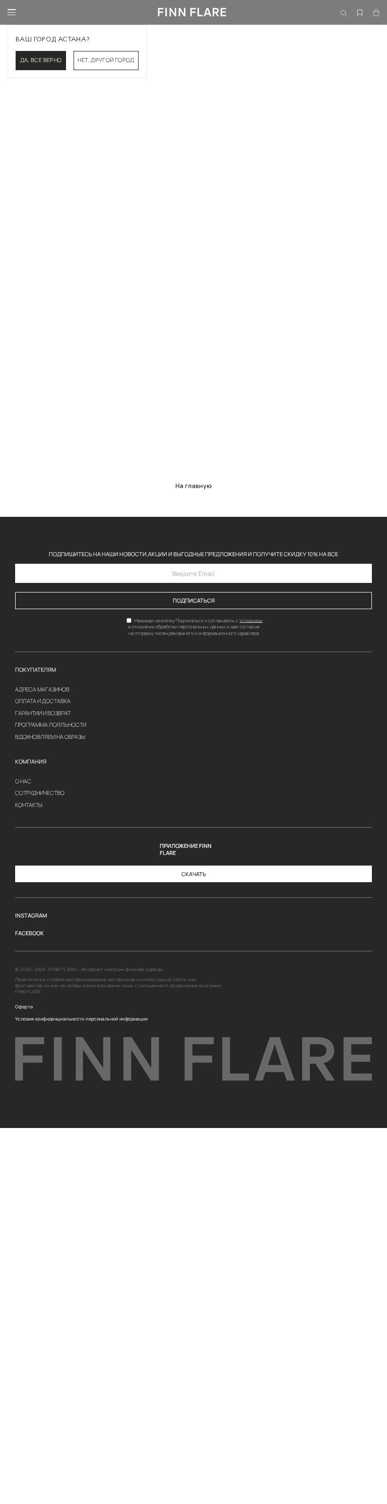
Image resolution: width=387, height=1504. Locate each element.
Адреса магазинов (42, 689)
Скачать (193, 874)
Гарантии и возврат (43, 713)
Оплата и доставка (43, 701)
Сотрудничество (39, 793)
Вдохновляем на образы (50, 737)
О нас (23, 781)
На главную (193, 485)
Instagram (31, 916)
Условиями (251, 620)
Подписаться (194, 600)
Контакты (28, 805)
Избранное (360, 6)
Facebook (29, 933)
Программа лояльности (50, 725)
